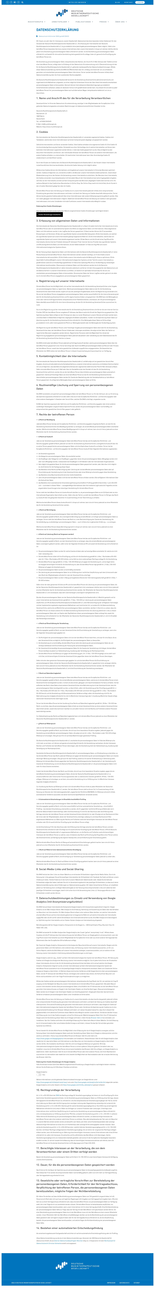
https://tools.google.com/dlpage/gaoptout (50, 1038)
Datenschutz (124, 1283)
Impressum (111, 1283)
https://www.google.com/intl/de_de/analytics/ (78, 1085)
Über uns (120, 22)
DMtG (57, 1095)
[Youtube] (14, 2)
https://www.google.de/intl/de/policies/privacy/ (51, 1082)
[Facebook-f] (11, 2)
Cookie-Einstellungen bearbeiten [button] (49, 214)
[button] (22, 2)
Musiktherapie (35, 22)
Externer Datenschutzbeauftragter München (68, 1241)
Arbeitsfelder (59, 22)
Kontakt (128, 2)
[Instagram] (18, 2)
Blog (117, 2)
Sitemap (137, 1283)
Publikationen (83, 22)
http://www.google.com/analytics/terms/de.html (90, 1082)
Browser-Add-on (96, 1018)
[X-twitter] (7, 2)
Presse (103, 22)
